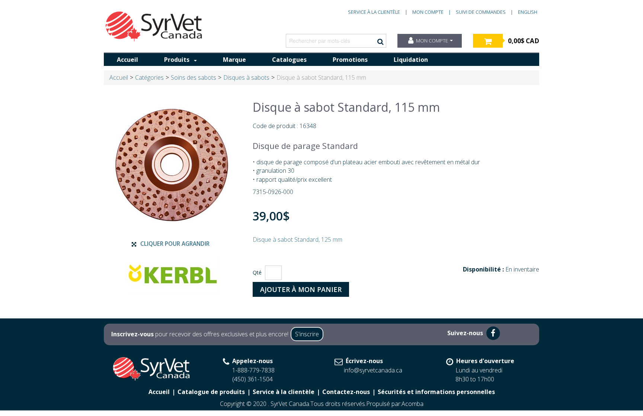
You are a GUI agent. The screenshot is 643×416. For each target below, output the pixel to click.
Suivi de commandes (481, 12)
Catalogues (289, 59)
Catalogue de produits (211, 392)
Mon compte (428, 12)
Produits (176, 59)
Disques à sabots (246, 77)
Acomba (412, 404)
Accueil (127, 59)
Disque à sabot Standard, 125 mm (297, 239)
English (527, 12)
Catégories (149, 77)
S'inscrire (307, 334)
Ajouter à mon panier (301, 289)
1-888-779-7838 (253, 370)
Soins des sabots (193, 77)
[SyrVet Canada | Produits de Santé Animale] (154, 26)
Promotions (350, 59)
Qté (257, 272)
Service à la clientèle (374, 12)
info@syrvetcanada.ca (373, 370)
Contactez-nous (346, 392)
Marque (234, 59)
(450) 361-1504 (252, 379)
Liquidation (411, 59)
